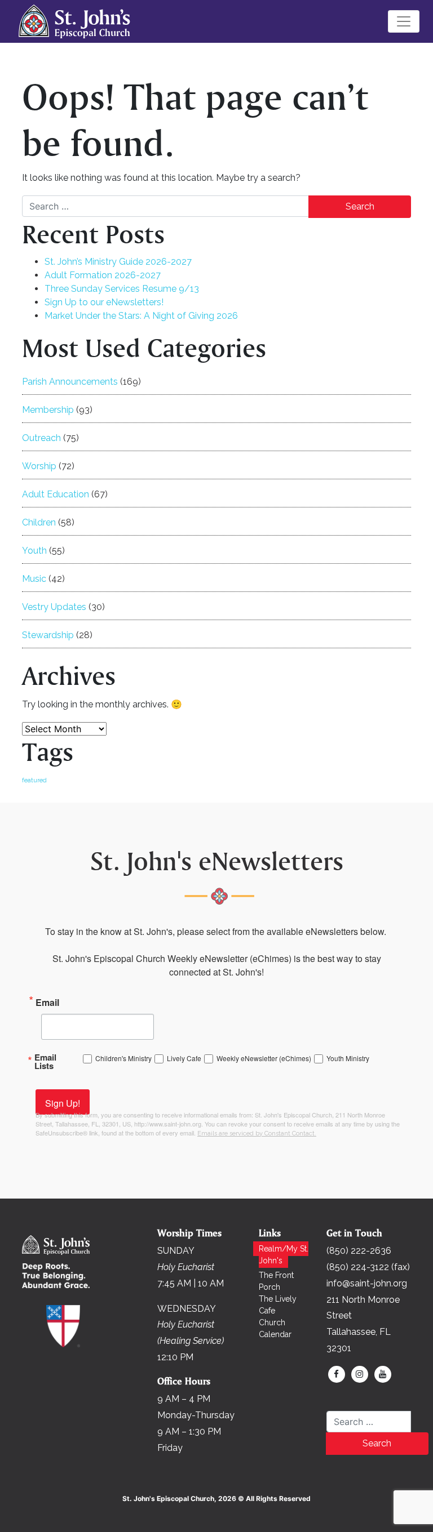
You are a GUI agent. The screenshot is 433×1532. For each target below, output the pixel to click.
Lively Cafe (184, 1058)
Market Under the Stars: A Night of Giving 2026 (141, 315)
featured (34, 780)
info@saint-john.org (366, 1283)
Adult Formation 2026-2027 (103, 275)
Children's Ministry (123, 1058)
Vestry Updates (54, 607)
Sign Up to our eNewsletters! (104, 302)
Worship (39, 466)
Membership (48, 409)
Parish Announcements (70, 381)
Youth (34, 550)
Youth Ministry (347, 1058)
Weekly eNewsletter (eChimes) (263, 1058)
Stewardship (48, 635)
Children (39, 522)
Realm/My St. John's (283, 1254)
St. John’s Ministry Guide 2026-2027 (118, 261)
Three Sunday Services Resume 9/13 (122, 288)
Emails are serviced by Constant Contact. (256, 1133)
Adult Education (55, 494)
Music (34, 578)
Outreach (41, 438)
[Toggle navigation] (403, 21)
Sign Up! (62, 1103)
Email (47, 1001)
